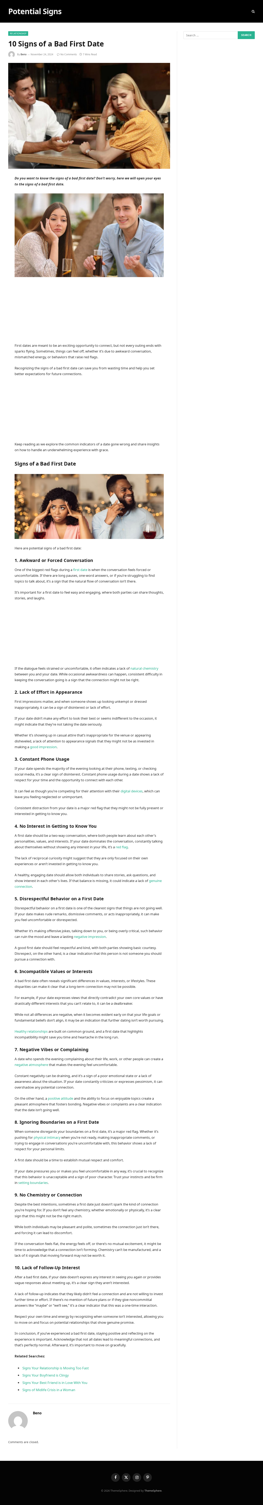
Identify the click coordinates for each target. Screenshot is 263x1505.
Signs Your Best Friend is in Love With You (54, 1382)
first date (80, 569)
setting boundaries (32, 1182)
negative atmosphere (31, 1064)
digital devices (132, 791)
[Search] (253, 11)
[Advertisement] (89, 312)
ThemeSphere (152, 1490)
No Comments (68, 54)
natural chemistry (144, 668)
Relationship (18, 33)
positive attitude (60, 1098)
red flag (122, 847)
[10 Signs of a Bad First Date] (89, 116)
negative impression (90, 936)
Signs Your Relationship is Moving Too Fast (55, 1368)
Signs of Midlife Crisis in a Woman (48, 1389)
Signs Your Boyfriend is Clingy (45, 1375)
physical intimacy (47, 1137)
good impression (43, 746)
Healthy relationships (31, 1031)
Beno (24, 54)
